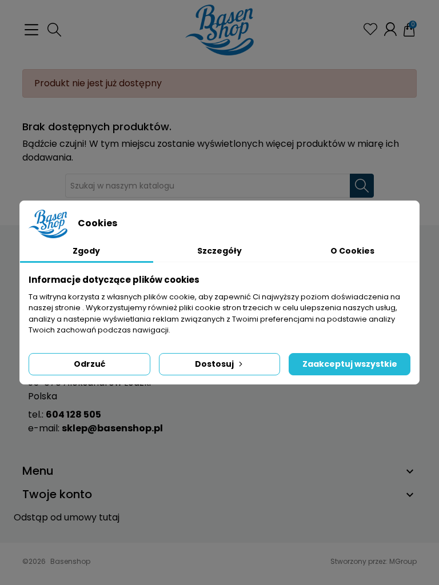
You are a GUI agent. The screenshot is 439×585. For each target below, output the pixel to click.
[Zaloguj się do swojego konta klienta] (390, 29)
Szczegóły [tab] (219, 251)
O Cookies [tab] (352, 251)
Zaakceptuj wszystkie (349, 364)
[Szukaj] (362, 186)
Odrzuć (89, 364)
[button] (54, 30)
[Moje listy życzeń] (370, 29)
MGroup (403, 561)
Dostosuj (214, 364)
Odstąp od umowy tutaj (66, 517)
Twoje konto (57, 494)
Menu (38, 471)
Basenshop (70, 561)
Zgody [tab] (86, 251)
